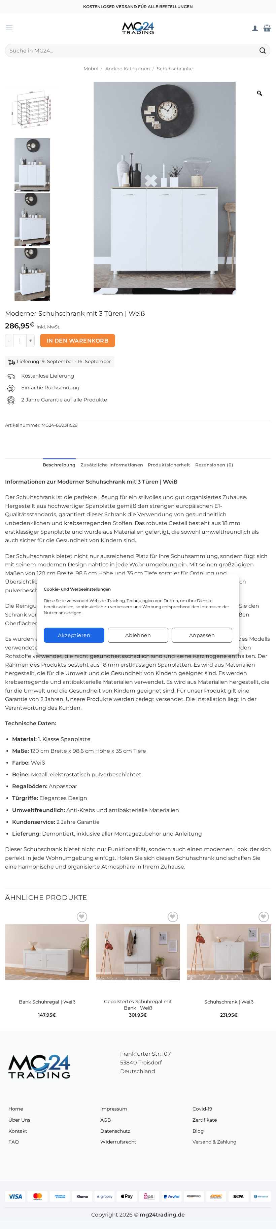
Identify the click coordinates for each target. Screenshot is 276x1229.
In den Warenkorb (77, 341)
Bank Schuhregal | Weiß (47, 1002)
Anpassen (202, 635)
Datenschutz (115, 1131)
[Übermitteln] (263, 50)
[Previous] (5, 969)
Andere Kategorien (127, 68)
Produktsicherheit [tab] (169, 464)
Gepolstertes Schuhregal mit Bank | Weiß (138, 1004)
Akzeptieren (74, 635)
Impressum (113, 1109)
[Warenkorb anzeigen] (267, 28)
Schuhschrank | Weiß (228, 1002)
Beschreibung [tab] (59, 464)
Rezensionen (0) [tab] (214, 464)
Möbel (90, 68)
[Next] (271, 969)
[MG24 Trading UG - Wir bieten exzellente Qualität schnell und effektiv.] (138, 28)
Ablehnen (138, 635)
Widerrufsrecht (118, 1142)
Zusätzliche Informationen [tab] (111, 464)
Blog (198, 1131)
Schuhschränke (175, 68)
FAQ (13, 1142)
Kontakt (17, 1131)
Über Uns (19, 1120)
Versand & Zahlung (215, 1142)
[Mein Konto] (255, 28)
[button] (9, 28)
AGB (105, 1120)
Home (15, 1109)
